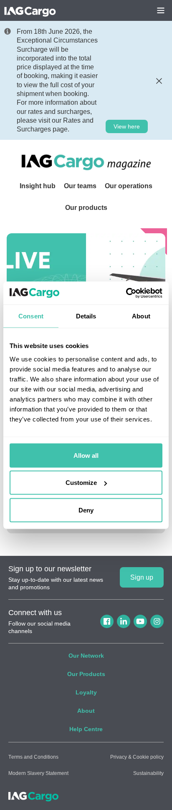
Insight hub (38, 185)
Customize (81, 482)
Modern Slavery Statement (38, 773)
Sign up (141, 577)
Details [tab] (86, 316)
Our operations (128, 185)
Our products (86, 207)
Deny (86, 509)
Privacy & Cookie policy (137, 757)
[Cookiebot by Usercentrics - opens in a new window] (125, 293)
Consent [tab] (30, 316)
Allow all (86, 455)
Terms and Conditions (33, 757)
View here (127, 126)
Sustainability (148, 773)
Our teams (80, 185)
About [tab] (141, 316)
